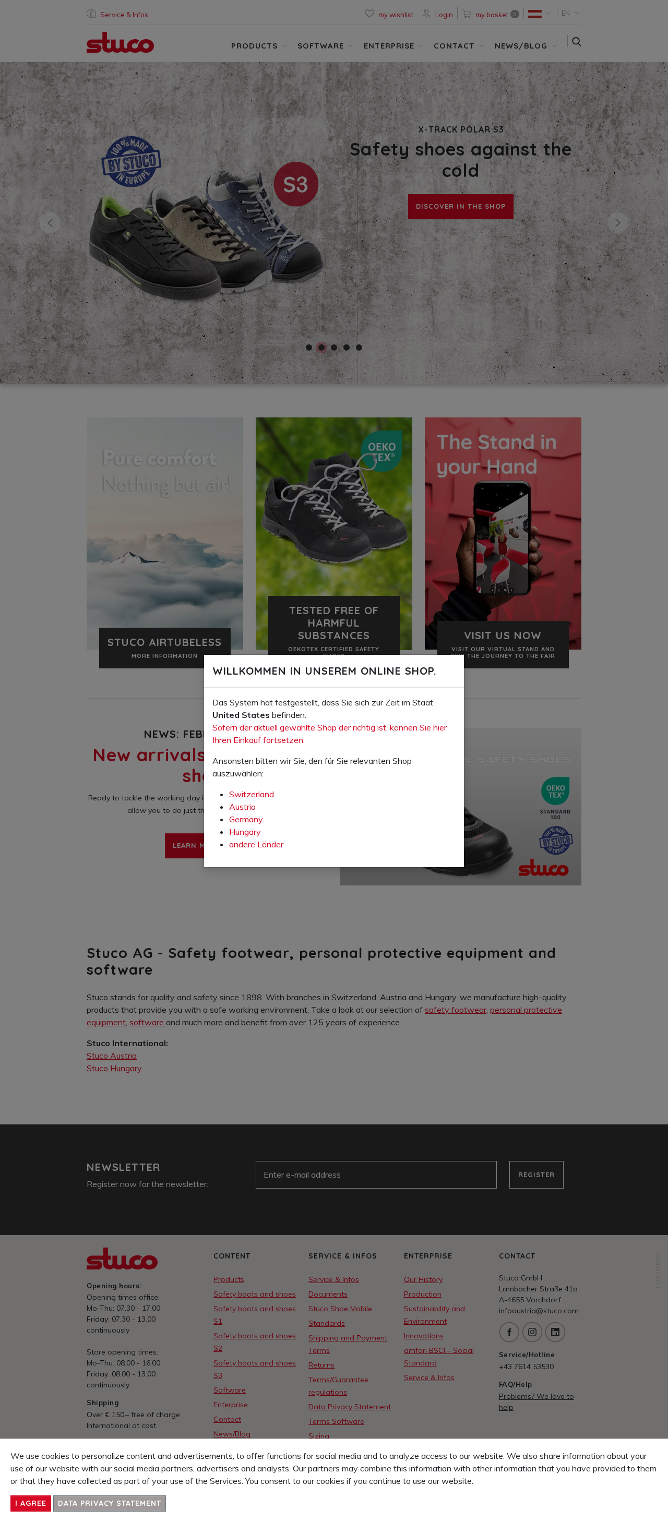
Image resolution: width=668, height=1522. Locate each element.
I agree (30, 1503)
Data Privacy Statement (109, 1503)
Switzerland (251, 794)
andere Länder (256, 844)
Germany (246, 819)
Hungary (245, 831)
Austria (242, 806)
